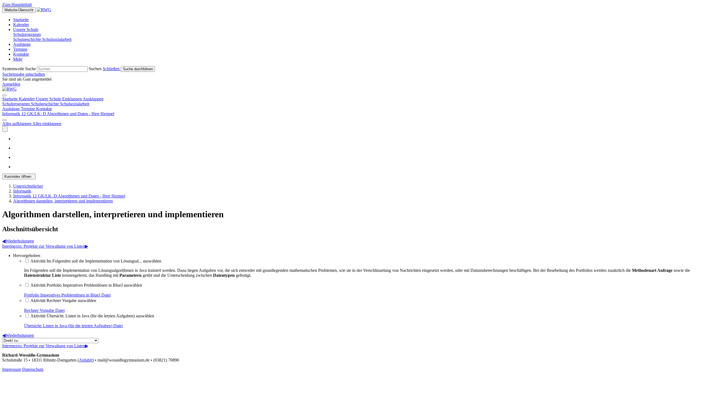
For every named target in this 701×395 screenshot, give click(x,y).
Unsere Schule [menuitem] (25, 29)
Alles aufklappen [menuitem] (17, 123)
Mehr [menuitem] (17, 59)
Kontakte (44, 108)
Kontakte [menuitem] (21, 54)
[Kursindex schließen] (5, 129)
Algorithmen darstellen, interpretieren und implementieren (63, 201)
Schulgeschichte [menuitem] (27, 39)
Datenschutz (33, 369)
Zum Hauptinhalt (17, 4)
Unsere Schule (70, 99)
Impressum (11, 369)
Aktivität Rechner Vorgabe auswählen (63, 300)
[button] (112, 68)
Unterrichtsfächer (28, 186)
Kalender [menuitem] (21, 24)
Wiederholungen (18, 241)
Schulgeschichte (45, 103)
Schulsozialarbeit (74, 103)
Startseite (10, 99)
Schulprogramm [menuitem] (27, 34)
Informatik (22, 191)
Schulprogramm (16, 103)
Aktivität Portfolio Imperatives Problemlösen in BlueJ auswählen (86, 285)
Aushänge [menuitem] (22, 44)
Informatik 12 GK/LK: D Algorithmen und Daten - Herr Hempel (69, 196)
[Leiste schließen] (4, 95)
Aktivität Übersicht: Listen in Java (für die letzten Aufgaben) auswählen (92, 316)
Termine (28, 108)
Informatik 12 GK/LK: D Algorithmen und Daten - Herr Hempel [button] (58, 113)
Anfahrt (85, 360)
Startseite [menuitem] (21, 19)
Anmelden (11, 84)
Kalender (27, 99)
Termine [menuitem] (20, 49)
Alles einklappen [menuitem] (46, 123)
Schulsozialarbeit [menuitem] (56, 39)
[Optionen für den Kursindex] (4, 120)
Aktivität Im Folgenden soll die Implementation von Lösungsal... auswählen (95, 261)
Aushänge (11, 108)
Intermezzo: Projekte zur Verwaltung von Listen (45, 246)
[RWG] (9, 89)
